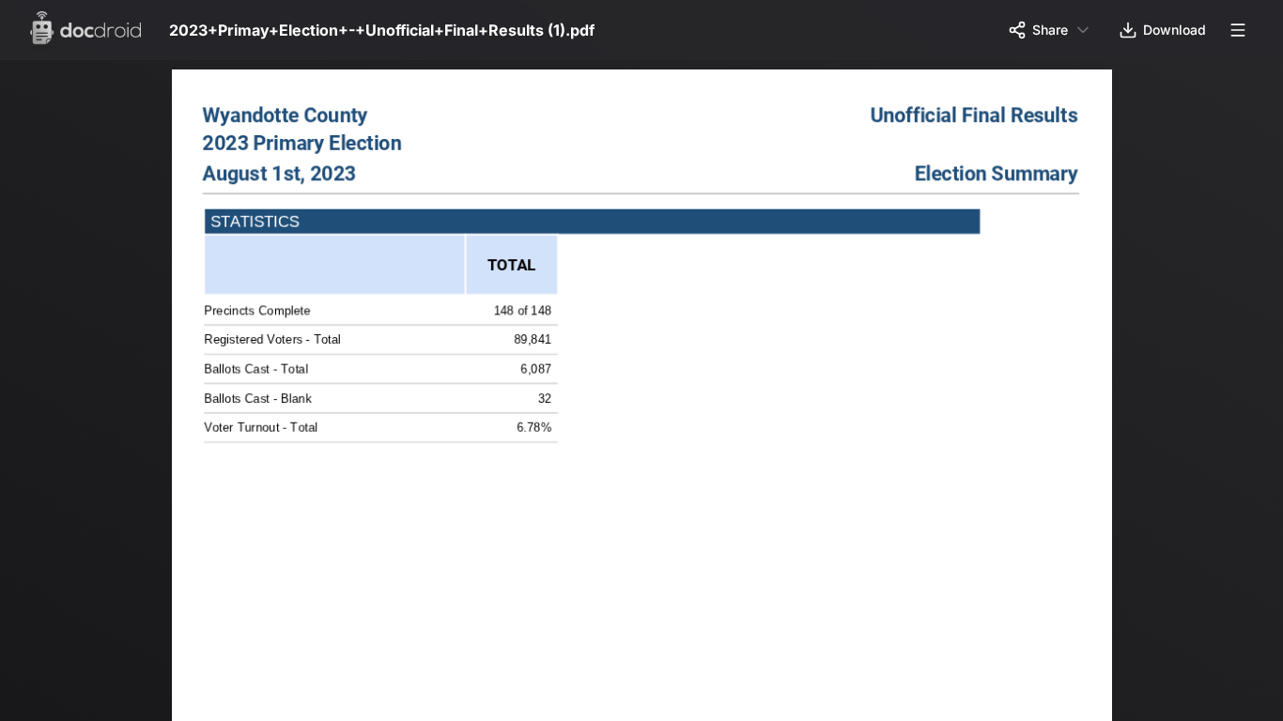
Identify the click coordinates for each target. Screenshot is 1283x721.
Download (1174, 30)
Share (1050, 30)
